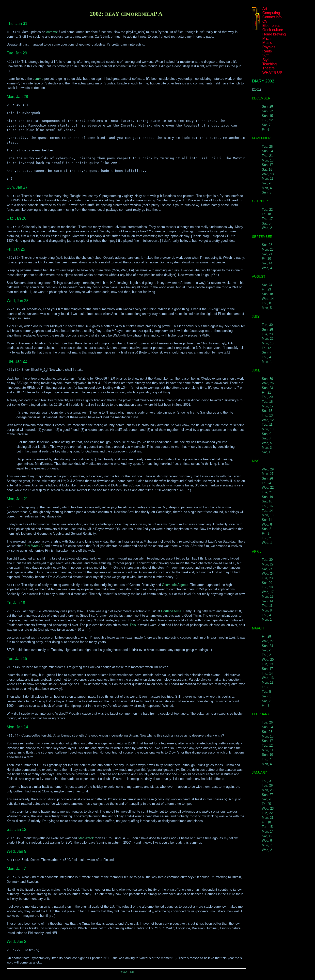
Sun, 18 (267, 294)
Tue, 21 (267, 492)
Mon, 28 (267, 790)
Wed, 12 (268, 420)
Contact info (272, 17)
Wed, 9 (267, 840)
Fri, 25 (266, 804)
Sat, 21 (267, 254)
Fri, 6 (265, 129)
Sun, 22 (267, 111)
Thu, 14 (267, 673)
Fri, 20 (266, 258)
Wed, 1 (267, 543)
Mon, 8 (267, 610)
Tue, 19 (267, 664)
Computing (271, 13)
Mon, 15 (267, 343)
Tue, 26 (267, 146)
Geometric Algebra (175, 585)
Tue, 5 (266, 691)
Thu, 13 (267, 415)
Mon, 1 (267, 362)
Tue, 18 (267, 401)
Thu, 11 (267, 606)
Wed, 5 (267, 443)
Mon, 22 (267, 338)
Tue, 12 (267, 745)
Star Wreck (86, 838)
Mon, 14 (267, 831)
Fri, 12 (266, 348)
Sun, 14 (267, 601)
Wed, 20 (268, 659)
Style (266, 60)
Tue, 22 (267, 209)
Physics (268, 47)
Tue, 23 (267, 334)
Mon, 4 (267, 188)
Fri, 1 (265, 705)
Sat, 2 (266, 701)
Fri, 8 (265, 687)
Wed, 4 (267, 268)
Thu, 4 (266, 357)
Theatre (268, 68)
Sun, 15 (267, 116)
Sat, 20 (267, 583)
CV (265, 21)
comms (51, 32)
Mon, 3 (267, 448)
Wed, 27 (268, 641)
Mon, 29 (267, 564)
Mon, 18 (267, 160)
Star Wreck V (34, 546)
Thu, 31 (267, 781)
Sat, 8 (266, 438)
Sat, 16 (267, 169)
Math (266, 38)
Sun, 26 (267, 478)
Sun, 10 (267, 754)
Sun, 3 (266, 192)
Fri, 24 (266, 483)
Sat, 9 (266, 183)
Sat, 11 (267, 520)
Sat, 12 (267, 836)
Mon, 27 (267, 474)
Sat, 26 (267, 799)
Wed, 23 (268, 808)
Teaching (269, 64)
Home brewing (274, 34)
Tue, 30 (267, 325)
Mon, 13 (267, 515)
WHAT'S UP (272, 73)
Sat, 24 (267, 285)
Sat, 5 (266, 223)
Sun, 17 (267, 165)
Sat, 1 (266, 452)
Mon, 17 (267, 406)
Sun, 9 (266, 434)
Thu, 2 (266, 538)
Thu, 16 (267, 506)
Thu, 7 (266, 759)
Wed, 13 (268, 174)
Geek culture (272, 30)
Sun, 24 (267, 151)
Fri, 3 (265, 533)
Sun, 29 (267, 106)
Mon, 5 (267, 308)
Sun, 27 (267, 795)
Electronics (271, 26)
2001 (256, 89)
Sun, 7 (266, 352)
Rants (267, 51)
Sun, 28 (267, 329)
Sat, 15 (267, 411)
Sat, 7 (266, 125)
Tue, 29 (267, 785)
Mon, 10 (267, 429)
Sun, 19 (267, 497)
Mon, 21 (267, 817)
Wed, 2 (267, 228)
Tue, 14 (267, 511)
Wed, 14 (268, 299)
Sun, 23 (267, 388)
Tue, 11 (267, 424)
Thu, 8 (266, 303)
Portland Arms (171, 611)
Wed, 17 (268, 592)
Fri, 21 (266, 392)
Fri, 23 (266, 289)
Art (264, 9)
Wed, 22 (268, 487)
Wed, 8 (267, 524)
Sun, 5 (266, 529)
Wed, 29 (268, 469)
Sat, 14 (267, 263)
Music (267, 43)
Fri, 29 (266, 636)
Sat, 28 (267, 245)
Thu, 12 (267, 120)
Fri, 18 (266, 214)
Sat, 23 (267, 650)
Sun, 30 (267, 379)
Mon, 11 (267, 178)
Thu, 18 (267, 587)
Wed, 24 (268, 573)
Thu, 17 (267, 219)
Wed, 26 (268, 383)
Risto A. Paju (126, 971)
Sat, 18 (267, 501)
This (133, 625)
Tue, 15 (267, 827)
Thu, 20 (267, 397)
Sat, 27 (267, 569)
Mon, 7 (267, 845)
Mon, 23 (267, 249)
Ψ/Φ (265, 55)
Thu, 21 (267, 156)
